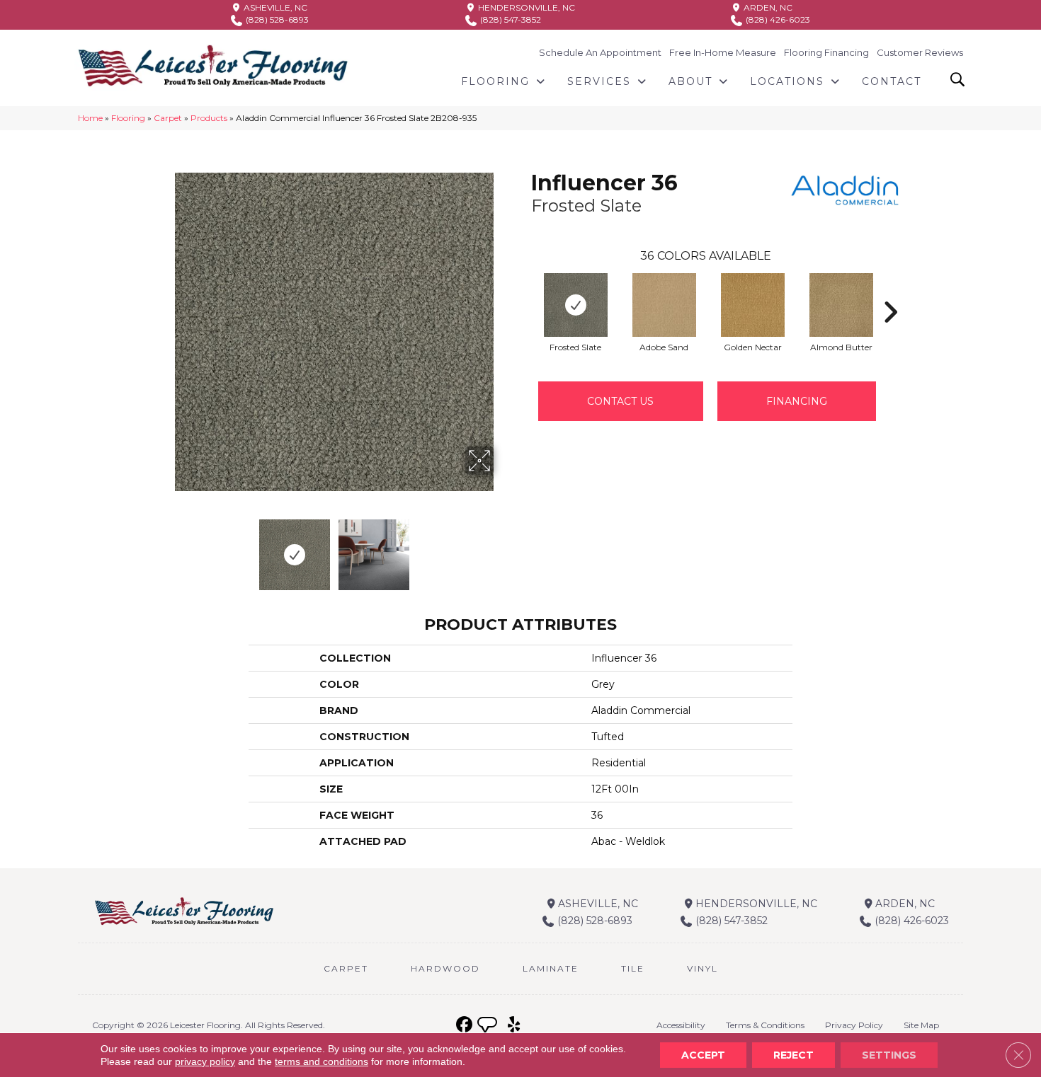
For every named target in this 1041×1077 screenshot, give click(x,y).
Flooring (128, 118)
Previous (165, 548)
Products (208, 118)
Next (503, 548)
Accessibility (680, 1025)
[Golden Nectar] (752, 305)
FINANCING (796, 401)
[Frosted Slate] (575, 305)
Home (90, 118)
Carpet (168, 118)
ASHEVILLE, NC (274, 7)
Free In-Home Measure (722, 52)
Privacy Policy (854, 1025)
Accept (703, 1055)
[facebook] (464, 1025)
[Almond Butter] (841, 305)
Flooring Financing (826, 52)
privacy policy (205, 1061)
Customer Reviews (920, 52)
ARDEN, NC (766, 7)
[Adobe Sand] (664, 305)
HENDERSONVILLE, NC (525, 7)
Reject (793, 1055)
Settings (889, 1055)
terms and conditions (321, 1061)
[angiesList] (489, 1027)
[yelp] (514, 1025)
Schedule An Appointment (600, 52)
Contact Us (620, 401)
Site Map (921, 1025)
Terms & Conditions (765, 1025)
